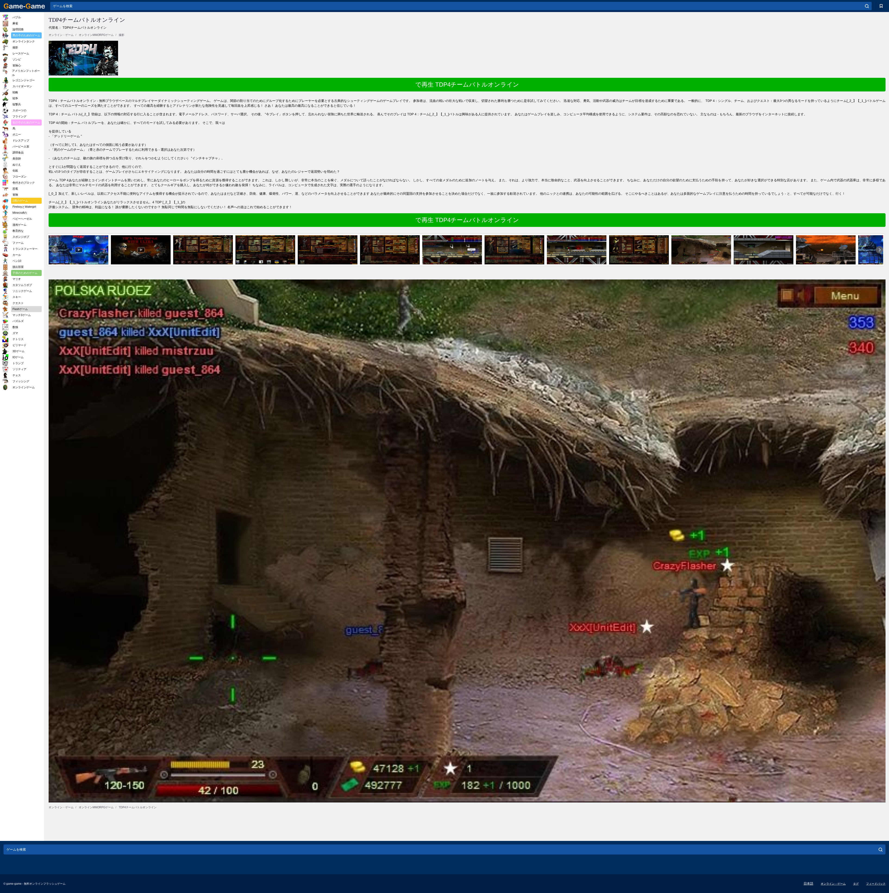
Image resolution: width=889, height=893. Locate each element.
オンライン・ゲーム (833, 883)
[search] (867, 6)
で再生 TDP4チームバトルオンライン (467, 84)
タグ (856, 883)
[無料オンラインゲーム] (24, 6)
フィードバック (876, 883)
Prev (54, 250)
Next (879, 250)
